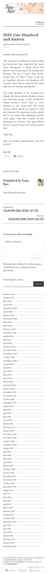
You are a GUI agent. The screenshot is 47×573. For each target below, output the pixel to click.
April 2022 (7, 326)
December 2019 (9, 392)
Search (38, 284)
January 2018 (8, 473)
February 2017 (9, 511)
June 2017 (7, 497)
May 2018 (7, 459)
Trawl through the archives (13, 280)
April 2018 (7, 462)
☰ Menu (40, 22)
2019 (12, 171)
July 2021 (7, 340)
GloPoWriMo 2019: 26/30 (26, 218)
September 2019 (10, 403)
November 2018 (10, 438)
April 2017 (7, 504)
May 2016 (7, 529)
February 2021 (9, 347)
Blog (16, 171)
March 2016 (8, 536)
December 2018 (9, 434)
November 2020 (10, 354)
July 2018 (7, 452)
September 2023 (10, 308)
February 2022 (9, 329)
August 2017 (8, 490)
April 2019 (7, 420)
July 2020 (7, 368)
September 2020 (10, 361)
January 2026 (8, 294)
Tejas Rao (26, 44)
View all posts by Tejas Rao (14, 193)
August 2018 (8, 448)
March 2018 (8, 466)
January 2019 (8, 431)
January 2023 (8, 315)
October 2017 (8, 483)
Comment (35, 258)
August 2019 (8, 406)
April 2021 (7, 343)
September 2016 (10, 522)
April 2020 (7, 378)
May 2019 (7, 417)
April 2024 (7, 305)
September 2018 (10, 445)
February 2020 (9, 385)
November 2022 (10, 319)
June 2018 (7, 455)
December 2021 (9, 333)
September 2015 (10, 546)
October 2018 (8, 441)
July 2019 (7, 410)
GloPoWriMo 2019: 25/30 (21, 209)
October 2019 (8, 399)
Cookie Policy (12, 564)
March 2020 (8, 382)
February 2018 (9, 469)
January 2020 (9, 389)
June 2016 (7, 525)
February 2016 (9, 539)
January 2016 (8, 543)
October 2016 (8, 518)
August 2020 (8, 364)
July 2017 (7, 494)
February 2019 (9, 427)
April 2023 (7, 312)
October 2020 (9, 357)
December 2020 (10, 350)
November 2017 (9, 480)
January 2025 (8, 298)
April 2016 (7, 532)
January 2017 (8, 515)
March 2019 (8, 424)
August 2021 (8, 336)
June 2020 (7, 371)
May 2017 (7, 501)
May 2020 (7, 375)
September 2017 (9, 487)
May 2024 (7, 301)
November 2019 (10, 396)
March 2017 (8, 508)
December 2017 (9, 476)
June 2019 (7, 413)
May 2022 (7, 322)
